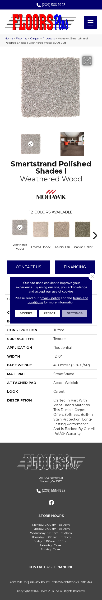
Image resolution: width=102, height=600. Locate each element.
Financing (75, 267)
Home (9, 38)
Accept (26, 313)
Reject (50, 313)
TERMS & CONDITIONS (65, 582)
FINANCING (64, 567)
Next (95, 141)
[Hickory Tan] (61, 229)
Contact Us (28, 267)
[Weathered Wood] (19, 227)
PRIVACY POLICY (40, 582)
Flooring (21, 38)
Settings (75, 313)
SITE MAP (86, 582)
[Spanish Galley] (82, 229)
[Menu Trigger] (90, 22)
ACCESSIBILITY (19, 582)
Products (48, 38)
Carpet (35, 38)
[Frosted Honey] (40, 229)
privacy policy (50, 298)
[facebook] (51, 503)
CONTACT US (39, 567)
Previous (7, 141)
